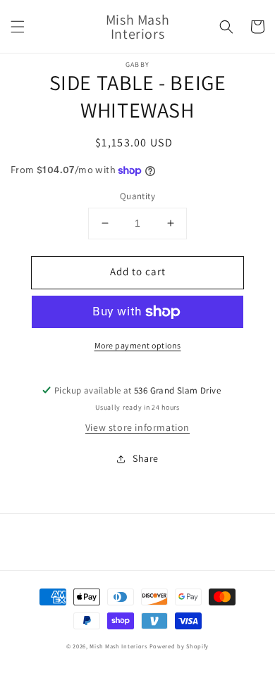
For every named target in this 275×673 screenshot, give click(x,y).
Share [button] (146, 458)
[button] (17, 26)
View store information (137, 427)
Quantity (137, 196)
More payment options (137, 345)
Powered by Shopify (179, 646)
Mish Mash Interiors (118, 646)
